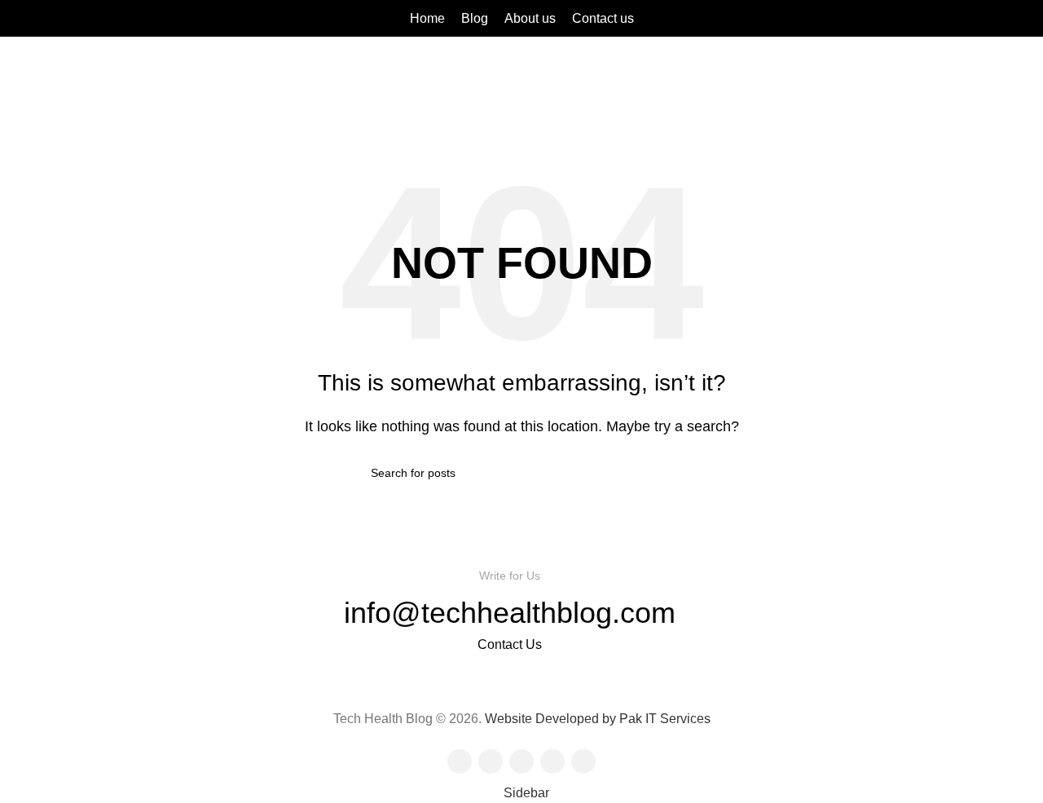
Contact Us (509, 644)
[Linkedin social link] (77, 18)
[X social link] (40, 18)
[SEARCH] (665, 473)
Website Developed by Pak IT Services (598, 719)
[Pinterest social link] (59, 18)
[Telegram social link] (96, 18)
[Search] (1026, 18)
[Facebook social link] (21, 18)
